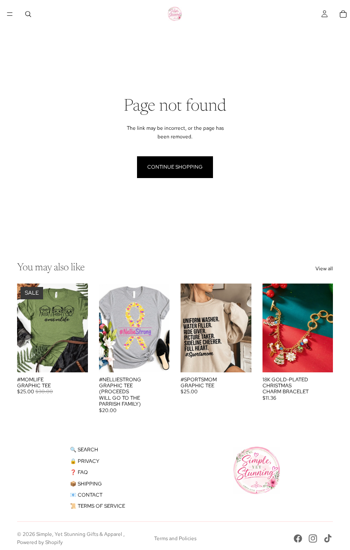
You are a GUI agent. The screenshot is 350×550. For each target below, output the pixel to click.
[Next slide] (323, 328)
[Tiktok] (328, 538)
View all (324, 268)
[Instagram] (313, 538)
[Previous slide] (271, 328)
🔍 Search (84, 449)
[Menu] (10, 14)
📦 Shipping (86, 483)
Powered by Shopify (40, 542)
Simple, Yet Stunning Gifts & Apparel (79, 534)
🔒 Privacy (84, 461)
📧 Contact (86, 494)
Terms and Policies (175, 538)
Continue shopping (175, 167)
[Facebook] (298, 538)
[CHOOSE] (74, 359)
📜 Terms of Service (97, 506)
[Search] (28, 14)
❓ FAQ (79, 472)
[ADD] (319, 359)
